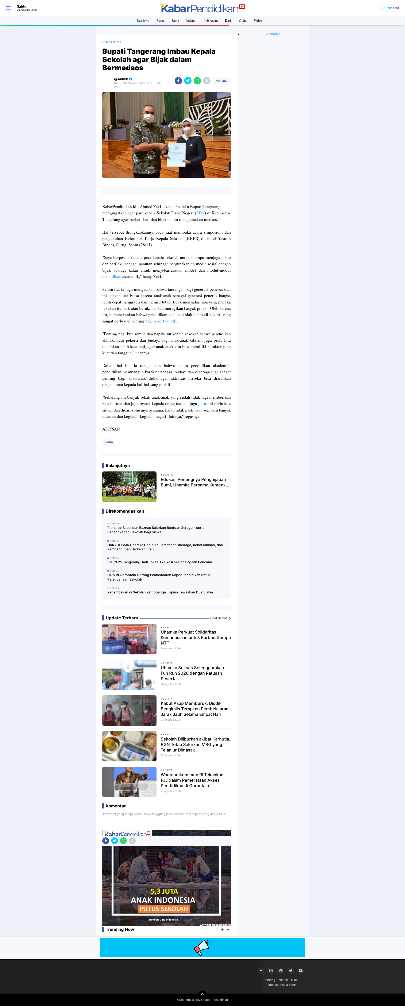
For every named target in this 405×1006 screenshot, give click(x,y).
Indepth (191, 20)
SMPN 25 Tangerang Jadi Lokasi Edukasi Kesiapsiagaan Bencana (159, 562)
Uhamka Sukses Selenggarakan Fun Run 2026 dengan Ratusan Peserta (192, 673)
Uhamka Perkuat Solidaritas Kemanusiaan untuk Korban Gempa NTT (196, 638)
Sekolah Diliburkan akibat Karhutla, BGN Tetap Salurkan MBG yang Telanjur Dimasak (195, 745)
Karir (228, 20)
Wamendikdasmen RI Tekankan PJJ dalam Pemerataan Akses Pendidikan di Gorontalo (192, 780)
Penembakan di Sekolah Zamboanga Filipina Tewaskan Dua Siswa (160, 592)
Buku (175, 20)
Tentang (269, 980)
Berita (161, 20)
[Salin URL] (207, 80)
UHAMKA (273, 34)
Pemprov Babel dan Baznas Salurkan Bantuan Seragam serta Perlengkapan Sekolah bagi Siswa (156, 529)
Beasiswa (143, 20)
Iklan (294, 980)
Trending (392, 7)
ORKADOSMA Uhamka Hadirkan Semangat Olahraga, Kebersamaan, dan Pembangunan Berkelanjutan (165, 547)
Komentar (222, 80)
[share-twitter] (188, 80)
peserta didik (165, 321)
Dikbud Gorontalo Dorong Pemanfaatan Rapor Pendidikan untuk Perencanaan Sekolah (159, 577)
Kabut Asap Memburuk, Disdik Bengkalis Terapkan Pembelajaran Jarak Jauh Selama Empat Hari (194, 709)
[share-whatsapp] (197, 80)
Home (106, 42)
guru (202, 403)
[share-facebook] (178, 80)
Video (258, 20)
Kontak (283, 980)
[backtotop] (202, 994)
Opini (243, 20)
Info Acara (211, 20)
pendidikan (111, 276)
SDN (200, 213)
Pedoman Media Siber (281, 984)
